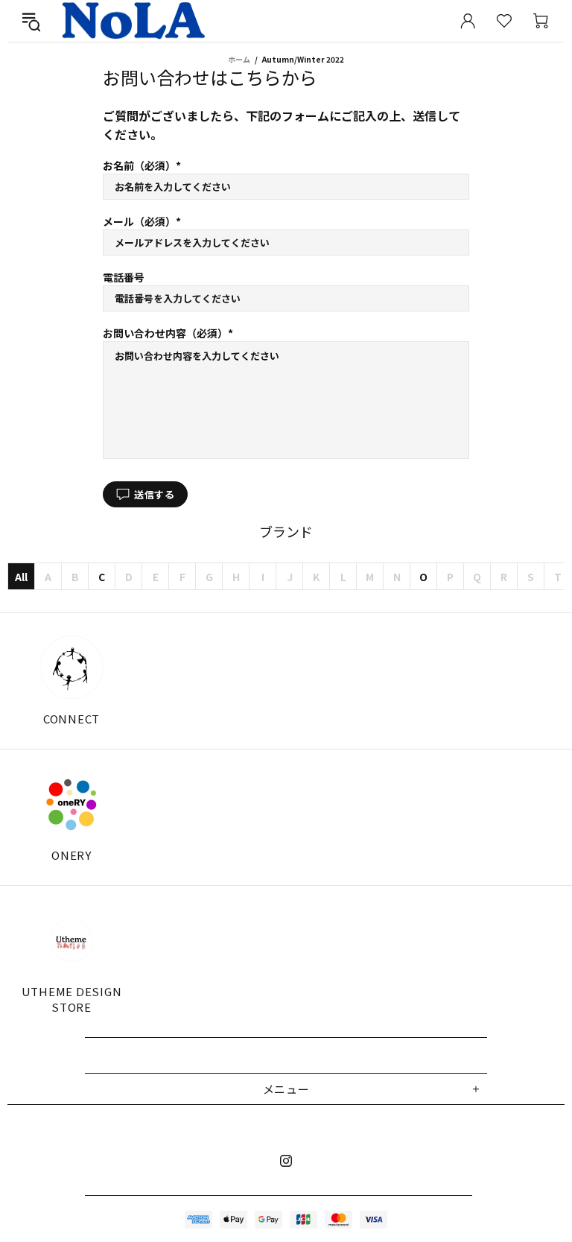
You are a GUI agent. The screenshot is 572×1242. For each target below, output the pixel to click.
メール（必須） (139, 221)
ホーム (239, 59)
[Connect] (71, 668)
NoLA (132, 21)
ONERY (71, 855)
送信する (154, 494)
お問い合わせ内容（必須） (165, 333)
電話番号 (123, 277)
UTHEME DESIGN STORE (72, 999)
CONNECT (71, 718)
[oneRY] (71, 804)
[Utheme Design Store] (71, 940)
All (21, 576)
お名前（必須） (139, 165)
